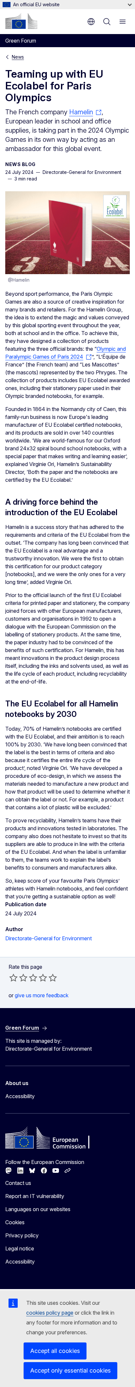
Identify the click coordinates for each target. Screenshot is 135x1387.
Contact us (18, 1183)
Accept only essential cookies (70, 1370)
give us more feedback (41, 995)
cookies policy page (49, 1312)
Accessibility (20, 1096)
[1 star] (13, 977)
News (18, 57)
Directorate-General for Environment (48, 938)
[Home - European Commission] (21, 21)
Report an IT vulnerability (34, 1196)
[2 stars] (18, 977)
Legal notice (19, 1248)
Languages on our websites (37, 1209)
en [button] (91, 21)
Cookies (15, 1222)
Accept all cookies (55, 1350)
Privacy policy (22, 1235)
